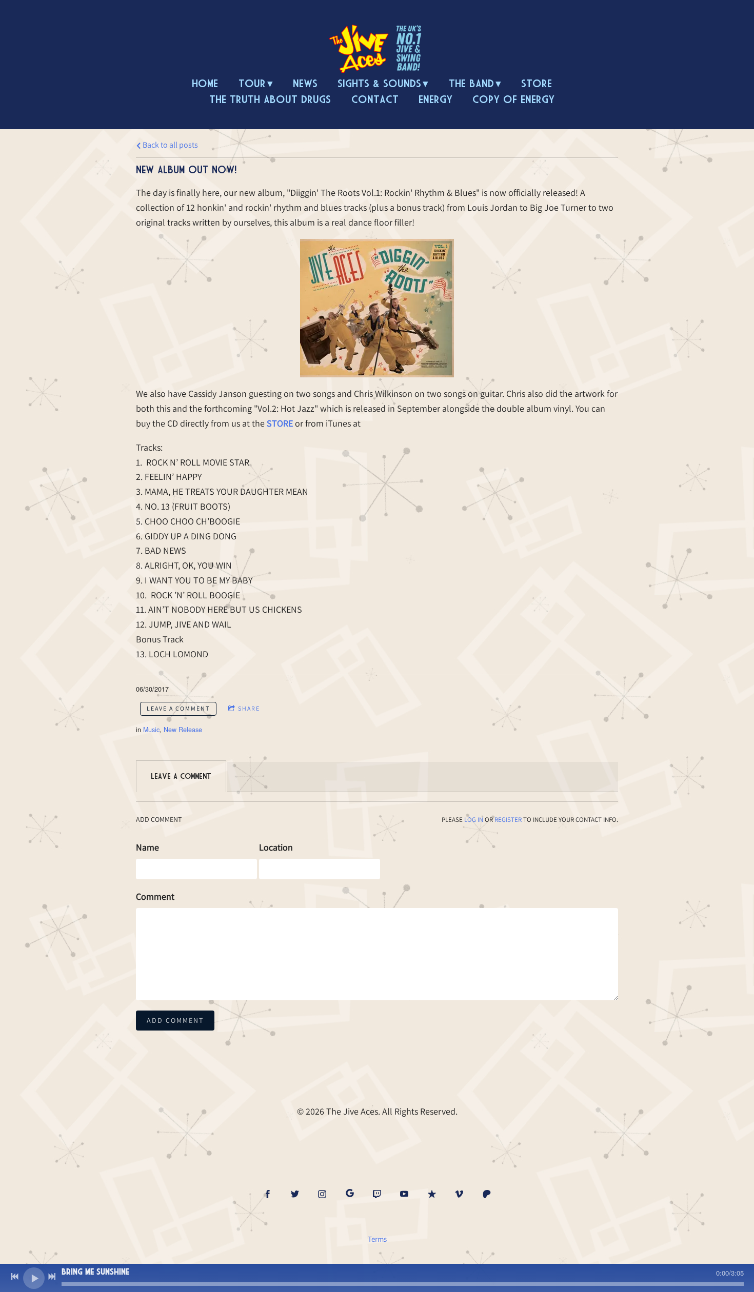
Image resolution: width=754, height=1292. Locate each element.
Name (147, 847)
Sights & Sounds (379, 83)
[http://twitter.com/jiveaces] (295, 1194)
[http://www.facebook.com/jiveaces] (268, 1194)
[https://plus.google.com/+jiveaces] (350, 1194)
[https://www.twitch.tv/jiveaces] (377, 1194)
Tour (252, 83)
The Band (471, 83)
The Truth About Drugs (270, 99)
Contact (375, 99)
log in (473, 819)
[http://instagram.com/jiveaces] (322, 1194)
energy (435, 99)
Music (151, 729)
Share (249, 708)
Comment (155, 896)
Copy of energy (513, 99)
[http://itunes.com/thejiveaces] (432, 1194)
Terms (377, 1239)
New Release (183, 729)
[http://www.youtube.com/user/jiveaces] (404, 1194)
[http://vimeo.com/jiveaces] (459, 1194)
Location (276, 847)
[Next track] (51, 1276)
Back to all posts (169, 144)
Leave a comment (178, 708)
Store (536, 83)
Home (205, 83)
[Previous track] (14, 1276)
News (305, 83)
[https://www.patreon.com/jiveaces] (487, 1194)
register (508, 819)
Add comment (175, 1020)
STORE (280, 423)
